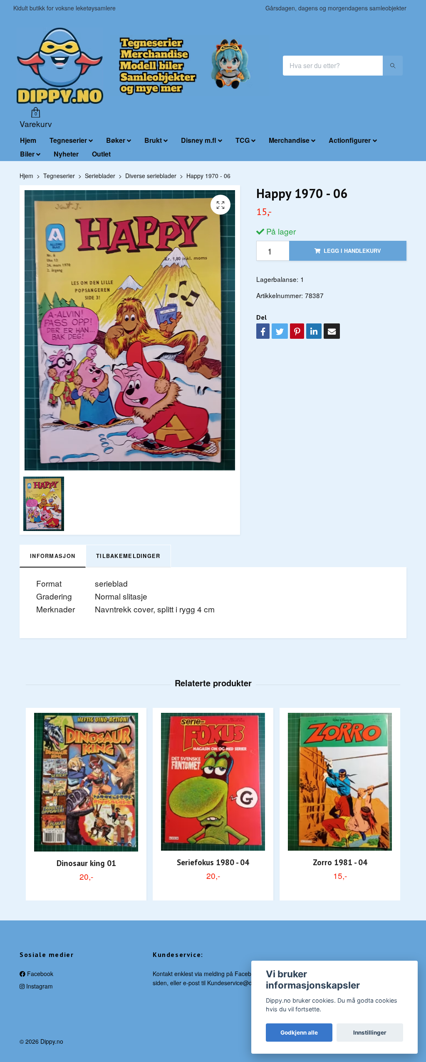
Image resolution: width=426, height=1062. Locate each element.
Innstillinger (369, 1032)
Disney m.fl (198, 140)
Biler (27, 154)
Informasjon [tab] (52, 556)
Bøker (115, 140)
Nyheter (66, 154)
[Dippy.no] (59, 65)
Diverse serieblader (150, 175)
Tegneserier (68, 140)
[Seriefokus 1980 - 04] (213, 782)
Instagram (39, 986)
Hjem (28, 140)
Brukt (153, 140)
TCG (242, 140)
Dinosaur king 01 (86, 863)
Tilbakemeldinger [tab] (128, 556)
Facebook (39, 973)
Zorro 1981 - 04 (340, 862)
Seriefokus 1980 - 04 (213, 862)
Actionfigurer (350, 140)
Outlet (101, 154)
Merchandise (289, 140)
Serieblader (100, 175)
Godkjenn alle (299, 1032)
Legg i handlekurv (352, 250)
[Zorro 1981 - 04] (340, 782)
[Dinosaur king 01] (86, 782)
